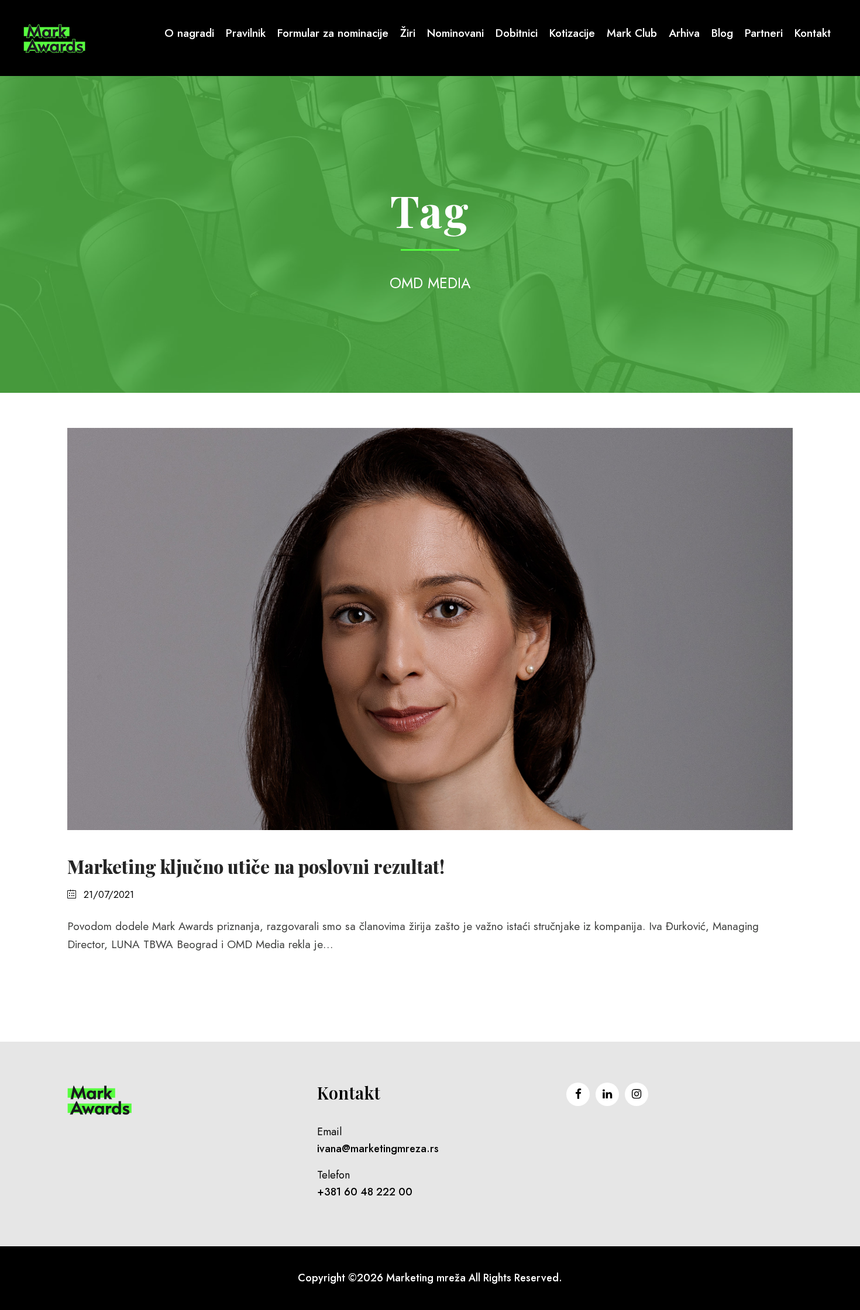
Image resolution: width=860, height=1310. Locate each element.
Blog (722, 33)
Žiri (407, 33)
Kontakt (812, 33)
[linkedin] (607, 1094)
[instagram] (636, 1094)
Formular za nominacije (332, 33)
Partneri (764, 33)
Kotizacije (572, 33)
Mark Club (632, 33)
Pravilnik (246, 33)
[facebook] (578, 1094)
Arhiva (684, 33)
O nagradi (189, 33)
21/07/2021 (109, 894)
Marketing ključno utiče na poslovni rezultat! (256, 866)
